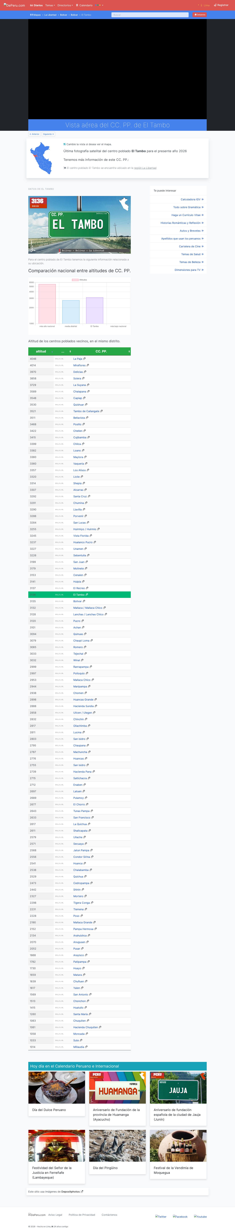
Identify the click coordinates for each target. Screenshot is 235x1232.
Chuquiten (79, 1020)
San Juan (78, 561)
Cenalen (78, 575)
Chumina (78, 503)
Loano (77, 450)
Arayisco (78, 955)
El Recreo (79, 588)
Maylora (78, 457)
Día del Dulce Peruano (49, 1110)
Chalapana (79, 391)
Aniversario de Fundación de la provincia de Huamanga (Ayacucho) (116, 1114)
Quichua (78, 876)
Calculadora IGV (191, 199)
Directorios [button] (64, 5)
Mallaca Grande (82, 922)
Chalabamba (81, 870)
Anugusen (79, 942)
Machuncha (80, 752)
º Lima (204, 5)
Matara (77, 974)
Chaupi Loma (81, 640)
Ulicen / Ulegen (82, 712)
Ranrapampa (81, 666)
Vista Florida (81, 535)
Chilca (77, 444)
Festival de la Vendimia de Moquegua (173, 1170)
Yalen (76, 988)
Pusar (76, 948)
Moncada (79, 1033)
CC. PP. (101, 351)
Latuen (77, 791)
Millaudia (78, 1046)
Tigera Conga (81, 902)
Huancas (78, 758)
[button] (99, 5)
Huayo (77, 968)
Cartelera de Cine (190, 246)
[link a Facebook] (180, 1216)
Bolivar (63, 14)
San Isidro (79, 738)
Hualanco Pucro (83, 542)
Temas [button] (49, 5)
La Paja (77, 358)
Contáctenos (109, 1214)
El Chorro (79, 804)
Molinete (78, 568)
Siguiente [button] (47, 134)
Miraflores (79, 365)
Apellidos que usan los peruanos (181, 238)
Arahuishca (80, 935)
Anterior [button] (35, 134)
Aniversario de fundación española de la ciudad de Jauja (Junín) (177, 1114)
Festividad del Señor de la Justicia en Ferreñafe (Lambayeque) (51, 1172)
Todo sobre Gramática (187, 207)
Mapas (37, 14)
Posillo (77, 424)
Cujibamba (79, 437)
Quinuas (78, 634)
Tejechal (78, 653)
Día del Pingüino (105, 1168)
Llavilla (77, 509)
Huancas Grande (83, 699)
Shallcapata (80, 830)
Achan (77, 627)
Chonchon (79, 1001)
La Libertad (50, 14)
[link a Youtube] (200, 1216)
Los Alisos (79, 470)
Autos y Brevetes (190, 230)
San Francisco (81, 817)
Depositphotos (70, 1191)
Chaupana (79, 745)
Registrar (222, 5)
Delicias (78, 371)
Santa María (80, 1014)
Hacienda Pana (82, 771)
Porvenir (78, 516)
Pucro (76, 620)
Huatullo (78, 1007)
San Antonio (80, 994)
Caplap (77, 398)
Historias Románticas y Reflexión (181, 222)
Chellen (77, 430)
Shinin (77, 889)
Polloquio (79, 673)
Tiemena (78, 909)
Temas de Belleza (190, 262)
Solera (77, 378)
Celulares (200, 14)
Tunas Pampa (81, 811)
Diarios (38, 5)
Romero (78, 647)
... (62, 351)
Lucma (77, 732)
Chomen (78, 693)
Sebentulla (79, 555)
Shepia (77, 483)
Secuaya (78, 843)
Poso (76, 915)
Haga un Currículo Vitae (186, 215)
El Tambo (79, 594)
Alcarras (78, 489)
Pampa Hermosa (83, 929)
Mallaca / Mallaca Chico (87, 607)
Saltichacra (80, 778)
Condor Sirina (81, 856)
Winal (76, 660)
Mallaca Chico (81, 679)
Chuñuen (78, 981)
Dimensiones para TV (188, 269)
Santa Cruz (80, 496)
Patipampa (79, 961)
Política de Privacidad (82, 1214)
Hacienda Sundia (83, 706)
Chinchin (78, 719)
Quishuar (78, 404)
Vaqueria (78, 463)
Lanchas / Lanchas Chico (88, 614)
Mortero (78, 896)
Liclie (76, 476)
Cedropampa (81, 883)
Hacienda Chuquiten (85, 1027)
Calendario (86, 5)
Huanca (77, 863)
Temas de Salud (191, 254)
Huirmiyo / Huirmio (84, 529)
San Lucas (79, 522)
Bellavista (79, 417)
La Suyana (79, 385)
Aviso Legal (55, 1214)
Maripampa (80, 686)
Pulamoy (78, 797)
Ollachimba (80, 725)
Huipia (77, 581)
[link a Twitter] (160, 1216)
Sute (76, 1040)
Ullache (77, 837)
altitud (41, 351)
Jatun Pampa (81, 850)
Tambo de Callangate (86, 411)
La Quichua (80, 824)
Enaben (77, 784)
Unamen (78, 548)
